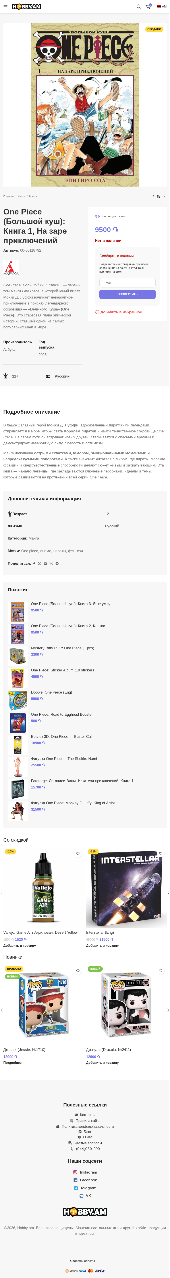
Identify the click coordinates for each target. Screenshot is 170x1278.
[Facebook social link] (34, 564)
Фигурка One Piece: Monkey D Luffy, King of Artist (73, 803)
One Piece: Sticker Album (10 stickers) (63, 670)
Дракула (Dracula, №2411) (108, 1050)
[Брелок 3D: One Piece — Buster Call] (18, 745)
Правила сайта (88, 1120)
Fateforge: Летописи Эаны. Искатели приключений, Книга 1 (82, 781)
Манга (33, 196)
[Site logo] (26, 6)
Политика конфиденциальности (88, 1126)
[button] (19, 946)
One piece (29, 551)
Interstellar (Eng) (100, 932)
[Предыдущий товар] (153, 196)
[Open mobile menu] (5, 6)
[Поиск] (139, 6)
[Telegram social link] (57, 564)
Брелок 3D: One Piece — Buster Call (62, 736)
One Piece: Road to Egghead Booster (62, 714)
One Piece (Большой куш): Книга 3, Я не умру (70, 604)
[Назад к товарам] (158, 196)
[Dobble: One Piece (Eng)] (18, 701)
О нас (88, 1137)
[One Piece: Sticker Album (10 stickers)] (18, 678)
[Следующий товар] (164, 196)
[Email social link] (45, 564)
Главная (8, 196)
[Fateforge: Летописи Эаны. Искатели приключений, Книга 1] (18, 789)
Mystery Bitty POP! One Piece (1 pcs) (62, 648)
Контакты (87, 1114)
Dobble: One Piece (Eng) (51, 692)
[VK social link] (51, 564)
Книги (21, 196)
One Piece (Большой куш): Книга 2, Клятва (68, 626)
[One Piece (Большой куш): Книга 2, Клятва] (18, 634)
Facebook (88, 1180)
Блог (87, 1132)
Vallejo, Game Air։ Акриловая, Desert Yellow (40, 932)
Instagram (88, 1172)
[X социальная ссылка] (39, 564)
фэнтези (75, 551)
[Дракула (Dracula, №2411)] (126, 1005)
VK (88, 1195)
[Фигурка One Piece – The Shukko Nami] (18, 767)
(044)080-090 (88, 1149)
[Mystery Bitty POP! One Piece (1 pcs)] (18, 656)
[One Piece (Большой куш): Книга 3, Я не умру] (18, 612)
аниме (45, 551)
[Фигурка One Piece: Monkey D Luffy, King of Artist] (18, 811)
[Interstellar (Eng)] (126, 887)
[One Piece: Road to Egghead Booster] (18, 723)
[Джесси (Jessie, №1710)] (43, 1005)
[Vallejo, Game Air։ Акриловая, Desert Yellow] (43, 887)
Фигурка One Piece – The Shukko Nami (64, 759)
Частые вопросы (88, 1143)
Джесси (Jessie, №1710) (24, 1050)
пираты (59, 551)
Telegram (88, 1188)
